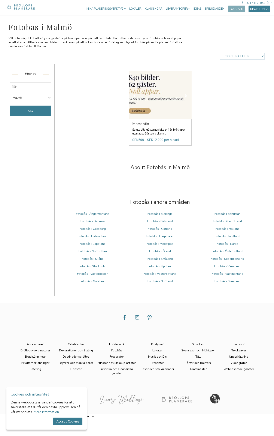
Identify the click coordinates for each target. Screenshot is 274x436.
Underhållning (238, 357)
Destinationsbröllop (76, 357)
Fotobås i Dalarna (92, 221)
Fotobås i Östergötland (227, 251)
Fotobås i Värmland (227, 266)
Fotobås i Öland (160, 251)
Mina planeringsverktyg (105, 9)
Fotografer (117, 357)
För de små (116, 344)
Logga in (236, 9)
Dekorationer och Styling (76, 350)
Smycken (198, 344)
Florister (76, 369)
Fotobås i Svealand (227, 281)
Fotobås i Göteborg (93, 229)
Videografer (239, 363)
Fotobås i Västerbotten (92, 274)
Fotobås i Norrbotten (93, 251)
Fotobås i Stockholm (92, 266)
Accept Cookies (67, 421)
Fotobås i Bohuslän (227, 214)
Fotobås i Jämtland (227, 236)
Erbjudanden (215, 9)
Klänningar (153, 9)
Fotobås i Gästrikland (227, 221)
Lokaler (135, 9)
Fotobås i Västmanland (227, 274)
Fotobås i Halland (228, 229)
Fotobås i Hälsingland (92, 236)
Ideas (197, 9)
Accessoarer (35, 344)
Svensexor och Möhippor (198, 350)
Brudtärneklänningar (35, 363)
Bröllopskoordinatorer (35, 350)
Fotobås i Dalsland (160, 221)
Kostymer (157, 344)
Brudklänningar (35, 357)
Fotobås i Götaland (93, 281)
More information (46, 412)
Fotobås (116, 350)
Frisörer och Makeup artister (117, 363)
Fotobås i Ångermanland (92, 214)
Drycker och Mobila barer (76, 363)
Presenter (157, 363)
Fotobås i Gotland (160, 229)
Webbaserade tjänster (238, 369)
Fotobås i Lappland (93, 244)
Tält (198, 357)
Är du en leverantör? (256, 3)
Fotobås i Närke (227, 244)
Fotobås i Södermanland (227, 259)
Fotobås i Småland (160, 259)
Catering (35, 369)
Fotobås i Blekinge (160, 214)
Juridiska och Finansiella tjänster (116, 371)
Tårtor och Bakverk (198, 363)
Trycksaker (238, 350)
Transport (239, 344)
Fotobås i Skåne (93, 259)
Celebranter (76, 344)
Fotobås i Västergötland (160, 274)
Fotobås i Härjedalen (160, 236)
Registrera (259, 9)
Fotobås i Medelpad (160, 244)
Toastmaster (198, 369)
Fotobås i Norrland (160, 281)
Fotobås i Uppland (160, 266)
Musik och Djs (157, 357)
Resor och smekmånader (157, 369)
